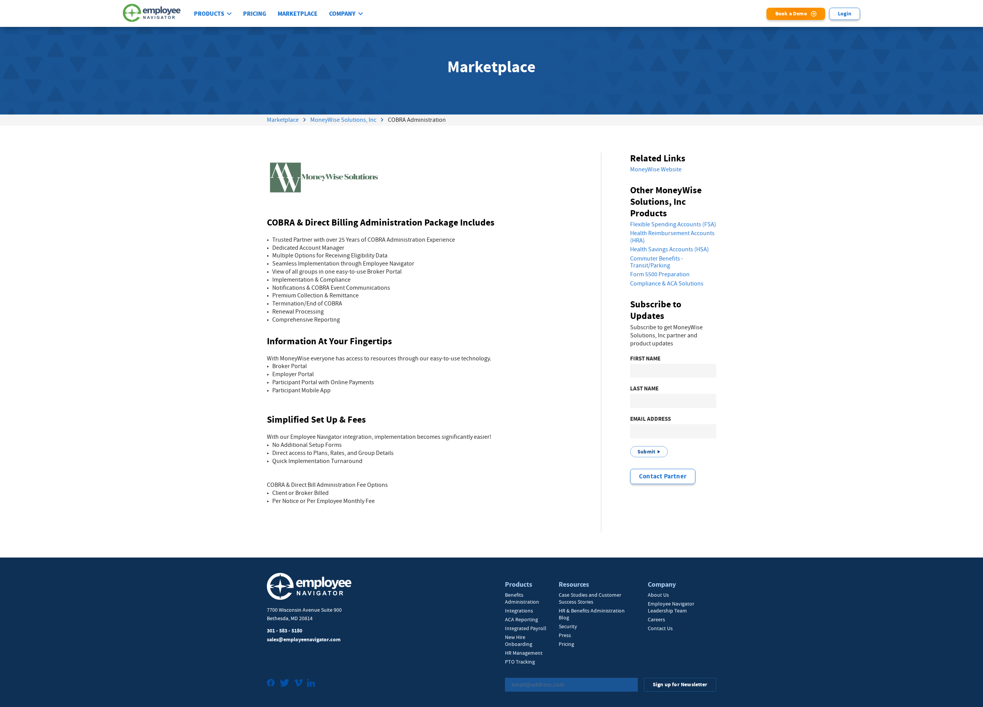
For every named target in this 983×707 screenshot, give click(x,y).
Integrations (519, 610)
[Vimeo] (298, 684)
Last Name (644, 388)
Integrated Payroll (525, 628)
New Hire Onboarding (518, 640)
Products (209, 13)
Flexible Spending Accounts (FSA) (673, 224)
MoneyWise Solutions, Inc (343, 119)
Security (568, 626)
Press (565, 635)
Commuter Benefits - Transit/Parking (656, 262)
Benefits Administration (522, 598)
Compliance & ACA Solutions (666, 283)
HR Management (524, 652)
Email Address (650, 419)
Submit (646, 451)
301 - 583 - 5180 (284, 630)
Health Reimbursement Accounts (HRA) (672, 237)
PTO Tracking (520, 661)
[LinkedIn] (311, 684)
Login (844, 13)
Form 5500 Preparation (660, 274)
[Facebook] (271, 684)
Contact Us (660, 628)
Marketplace (298, 13)
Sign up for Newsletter (680, 684)
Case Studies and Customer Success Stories (590, 598)
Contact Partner (663, 476)
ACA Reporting (521, 619)
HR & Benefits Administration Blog (592, 614)
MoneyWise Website (656, 169)
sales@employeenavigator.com (304, 639)
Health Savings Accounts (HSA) (669, 249)
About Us (658, 594)
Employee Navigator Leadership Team (671, 607)
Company (342, 13)
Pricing (254, 13)
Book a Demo (791, 13)
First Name (645, 358)
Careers (656, 619)
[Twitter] (285, 684)
